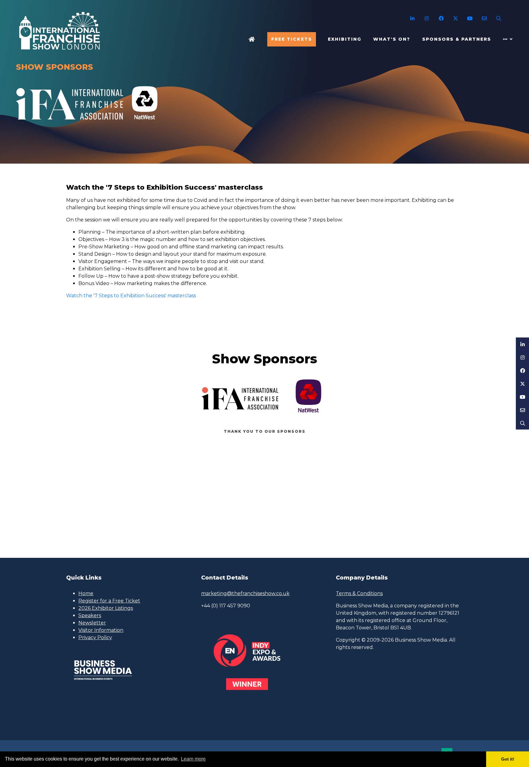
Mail (484, 18)
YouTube (469, 18)
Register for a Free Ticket (109, 601)
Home (252, 39)
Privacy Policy (95, 637)
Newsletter (92, 623)
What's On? (391, 39)
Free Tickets (291, 39)
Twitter (455, 18)
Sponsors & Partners (456, 39)
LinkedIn (412, 18)
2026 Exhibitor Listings (105, 608)
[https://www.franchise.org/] (69, 123)
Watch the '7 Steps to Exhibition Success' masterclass (131, 295)
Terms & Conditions (359, 593)
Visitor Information (100, 630)
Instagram (426, 18)
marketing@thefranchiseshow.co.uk (245, 593)
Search (498, 18)
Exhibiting (344, 39)
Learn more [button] (193, 758)
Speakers (89, 615)
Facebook (441, 18)
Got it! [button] (507, 759)
